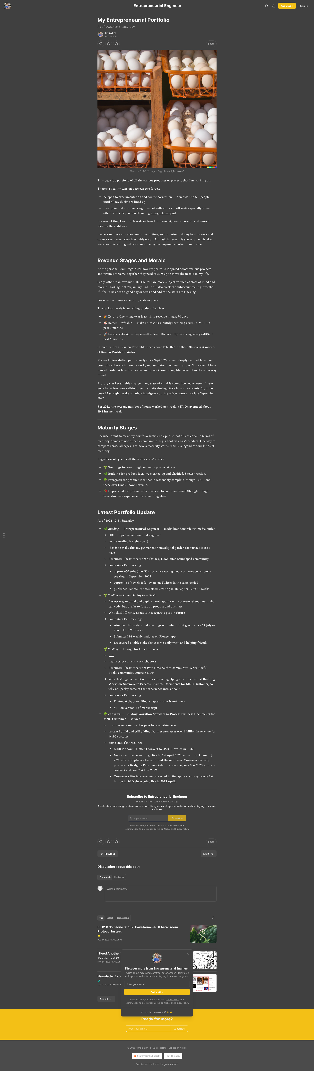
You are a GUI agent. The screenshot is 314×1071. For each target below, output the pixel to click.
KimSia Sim (110, 33)
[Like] (100, 43)
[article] (157, 935)
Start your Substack (148, 1055)
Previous (110, 853)
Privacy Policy (181, 1002)
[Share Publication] (273, 6)
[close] (188, 954)
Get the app (173, 1055)
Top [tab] (101, 917)
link (111, 655)
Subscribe (287, 6)
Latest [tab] (109, 917)
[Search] (266, 6)
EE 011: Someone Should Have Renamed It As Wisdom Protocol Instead (137, 929)
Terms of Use (172, 999)
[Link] (93, 260)
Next (206, 853)
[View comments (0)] (108, 43)
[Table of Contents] (3, 535)
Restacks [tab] (119, 877)
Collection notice (177, 1047)
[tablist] (111, 877)
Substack (141, 1064)
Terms (163, 1047)
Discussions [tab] (122, 917)
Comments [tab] (105, 877)
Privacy (154, 1047)
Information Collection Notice (156, 1002)
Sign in (304, 6)
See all (104, 999)
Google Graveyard (163, 213)
